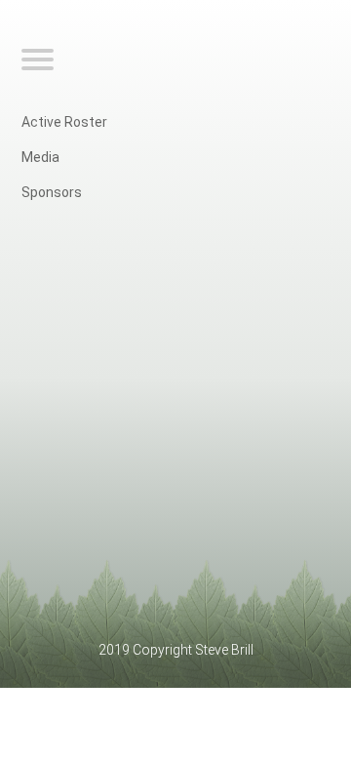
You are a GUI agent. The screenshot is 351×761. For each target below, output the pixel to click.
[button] (39, 60)
